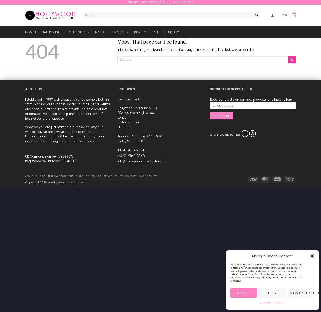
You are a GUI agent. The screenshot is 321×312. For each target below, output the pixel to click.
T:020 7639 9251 (130, 150)
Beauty (140, 32)
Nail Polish (51, 32)
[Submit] (257, 15)
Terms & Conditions (60, 176)
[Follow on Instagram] (252, 133)
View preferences (302, 293)
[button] (312, 256)
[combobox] (171, 15)
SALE (155, 32)
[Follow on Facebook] (245, 133)
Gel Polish (78, 32)
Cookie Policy (266, 302)
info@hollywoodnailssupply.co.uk (141, 161)
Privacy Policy (113, 176)
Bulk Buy (171, 32)
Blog (42, 176)
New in (30, 32)
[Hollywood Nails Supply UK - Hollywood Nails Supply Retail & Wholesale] (50, 15)
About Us (31, 176)
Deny (272, 293)
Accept (243, 293)
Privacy (279, 302)
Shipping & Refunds (88, 176)
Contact (131, 176)
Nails (99, 32)
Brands (119, 32)
